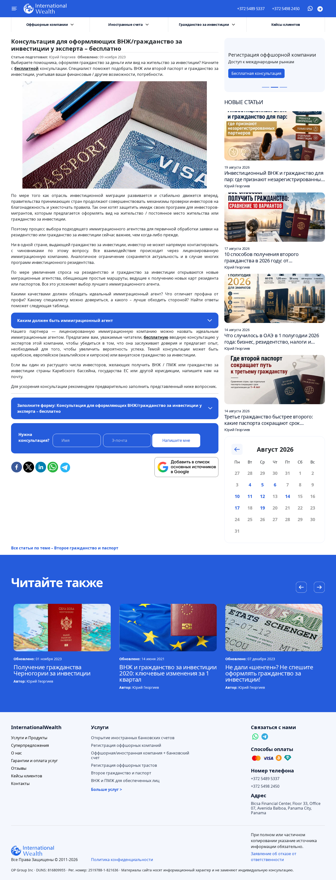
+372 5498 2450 (286, 8)
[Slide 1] (265, 87)
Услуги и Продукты (29, 737)
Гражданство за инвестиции (204, 24)
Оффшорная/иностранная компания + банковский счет (140, 755)
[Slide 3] (283, 87)
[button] (319, 587)
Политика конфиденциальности (122, 859)
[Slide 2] (274, 87)
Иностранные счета (125, 24)
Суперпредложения (30, 745)
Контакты (20, 783)
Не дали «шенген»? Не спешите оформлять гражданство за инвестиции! (269, 673)
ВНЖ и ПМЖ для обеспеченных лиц (125, 780)
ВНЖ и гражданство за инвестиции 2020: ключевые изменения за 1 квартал (167, 673)
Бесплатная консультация (256, 73)
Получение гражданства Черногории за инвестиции (52, 670)
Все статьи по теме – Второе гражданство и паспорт (64, 548)
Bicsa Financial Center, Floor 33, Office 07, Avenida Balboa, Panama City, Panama (286, 808)
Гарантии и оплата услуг (34, 760)
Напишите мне (176, 440)
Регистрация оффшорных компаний (126, 745)
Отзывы (18, 768)
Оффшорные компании (47, 24)
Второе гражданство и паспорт (121, 773)
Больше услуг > (106, 789)
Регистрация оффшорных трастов (124, 765)
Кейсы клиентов (285, 24)
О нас (16, 753)
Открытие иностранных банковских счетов (132, 737)
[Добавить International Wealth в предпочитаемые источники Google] (186, 467)
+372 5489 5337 (251, 8)
